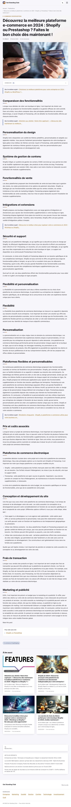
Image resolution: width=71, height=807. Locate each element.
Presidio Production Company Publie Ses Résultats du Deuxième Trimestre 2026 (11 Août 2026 (33, 764)
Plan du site (65, 785)
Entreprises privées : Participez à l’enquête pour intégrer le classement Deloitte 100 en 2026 (33, 758)
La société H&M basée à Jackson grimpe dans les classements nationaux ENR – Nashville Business (35, 761)
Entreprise (6, 794)
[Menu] (67, 3)
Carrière (38, 794)
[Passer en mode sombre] (63, 3)
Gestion (31, 794)
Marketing (15, 794)
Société (23, 794)
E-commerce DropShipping (12, 16)
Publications (11, 8)
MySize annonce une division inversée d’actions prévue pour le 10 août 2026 (28, 766)
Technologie (47, 794)
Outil (4, 797)
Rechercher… (9, 748)
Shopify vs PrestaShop (14, 633)
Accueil (5, 8)
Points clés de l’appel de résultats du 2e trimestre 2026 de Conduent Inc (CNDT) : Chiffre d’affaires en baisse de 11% (35, 770)
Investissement (59, 794)
